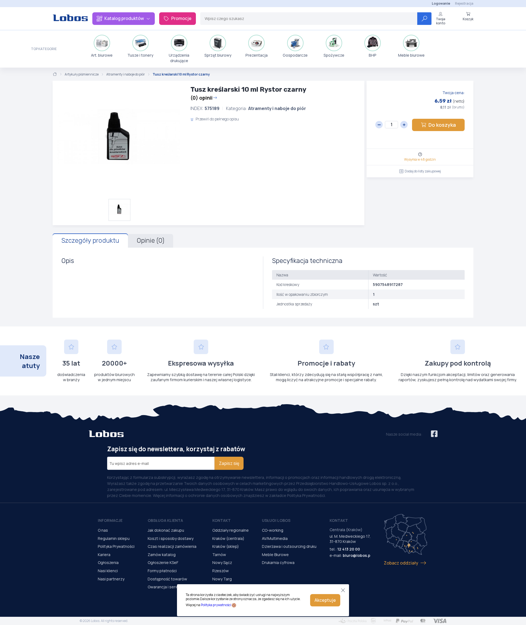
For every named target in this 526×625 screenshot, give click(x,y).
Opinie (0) (150, 240)
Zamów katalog (162, 554)
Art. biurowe (102, 55)
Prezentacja (256, 55)
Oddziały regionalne (230, 530)
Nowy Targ (222, 578)
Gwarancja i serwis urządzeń (173, 586)
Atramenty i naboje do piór (125, 74)
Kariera (104, 554)
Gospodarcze (295, 55)
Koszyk (468, 19)
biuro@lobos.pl (357, 555)
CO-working (272, 530)
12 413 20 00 (348, 549)
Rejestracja (464, 3)
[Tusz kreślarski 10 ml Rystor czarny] (119, 140)
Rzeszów (220, 570)
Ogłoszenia (108, 562)
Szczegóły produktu (90, 240)
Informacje (110, 520)
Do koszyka (442, 124)
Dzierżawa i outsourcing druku (289, 546)
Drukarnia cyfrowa (278, 562)
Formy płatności (162, 570)
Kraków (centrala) (228, 538)
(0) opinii (201, 97)
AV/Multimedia (275, 538)
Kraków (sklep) (225, 546)
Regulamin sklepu (114, 538)
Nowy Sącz (222, 562)
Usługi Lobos (276, 520)
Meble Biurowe (275, 554)
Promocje (181, 18)
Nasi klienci (108, 570)
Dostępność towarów (167, 578)
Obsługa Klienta (165, 520)
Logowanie (441, 3)
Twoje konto (440, 21)
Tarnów (219, 554)
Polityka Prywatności (116, 546)
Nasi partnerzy (111, 578)
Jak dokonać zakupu (166, 530)
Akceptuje (325, 600)
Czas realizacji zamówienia (172, 546)
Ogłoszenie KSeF (163, 562)
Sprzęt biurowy (217, 55)
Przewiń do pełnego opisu (217, 118)
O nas (103, 530)
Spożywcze (334, 55)
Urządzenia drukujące (179, 58)
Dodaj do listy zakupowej (423, 171)
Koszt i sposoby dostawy (170, 538)
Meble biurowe (411, 55)
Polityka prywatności (216, 605)
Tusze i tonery (140, 55)
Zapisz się (229, 463)
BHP (372, 55)
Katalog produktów (124, 18)
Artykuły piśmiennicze (82, 74)
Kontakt (221, 520)
